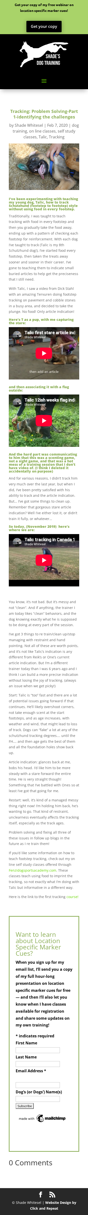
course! (72, 896)
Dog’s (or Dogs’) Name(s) (39, 1092)
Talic (43, 137)
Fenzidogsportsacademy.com (32, 870)
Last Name (26, 1057)
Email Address (31, 1070)
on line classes (42, 131)
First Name (26, 1043)
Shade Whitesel (29, 125)
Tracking (57, 137)
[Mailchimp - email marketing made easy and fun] (42, 1122)
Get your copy (44, 26)
